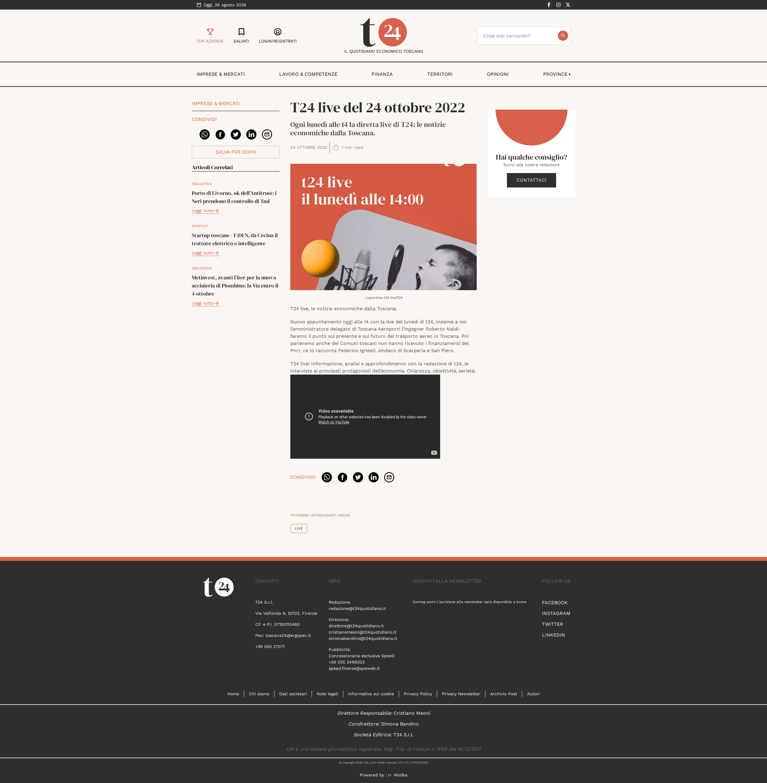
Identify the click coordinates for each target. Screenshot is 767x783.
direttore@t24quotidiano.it (356, 625)
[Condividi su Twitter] (236, 134)
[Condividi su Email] (267, 134)
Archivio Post (503, 693)
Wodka (400, 775)
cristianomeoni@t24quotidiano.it (362, 632)
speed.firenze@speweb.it (354, 668)
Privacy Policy (418, 693)
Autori (533, 693)
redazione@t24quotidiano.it (357, 608)
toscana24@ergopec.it (288, 635)
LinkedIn (553, 635)
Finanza (382, 74)
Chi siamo (259, 693)
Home (233, 693)
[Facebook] (548, 4)
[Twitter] (568, 4)
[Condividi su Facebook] (220, 134)
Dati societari (293, 693)
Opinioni (498, 74)
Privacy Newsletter (461, 693)
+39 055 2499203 (347, 662)
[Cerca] (563, 36)
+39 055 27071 (270, 646)
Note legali (327, 693)
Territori (440, 74)
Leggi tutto (203, 210)
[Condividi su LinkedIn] (251, 134)
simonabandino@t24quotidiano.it (363, 638)
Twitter (552, 624)
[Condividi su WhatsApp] (205, 134)
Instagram (556, 613)
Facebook (555, 602)
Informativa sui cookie (371, 693)
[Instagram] (558, 4)
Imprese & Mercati (221, 74)
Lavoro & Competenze (308, 74)
